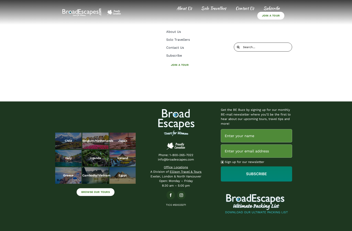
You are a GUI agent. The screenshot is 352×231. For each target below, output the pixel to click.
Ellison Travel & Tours (185, 172)
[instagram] (181, 195)
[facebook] (170, 195)
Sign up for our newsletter (244, 162)
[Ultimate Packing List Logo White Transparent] (256, 194)
